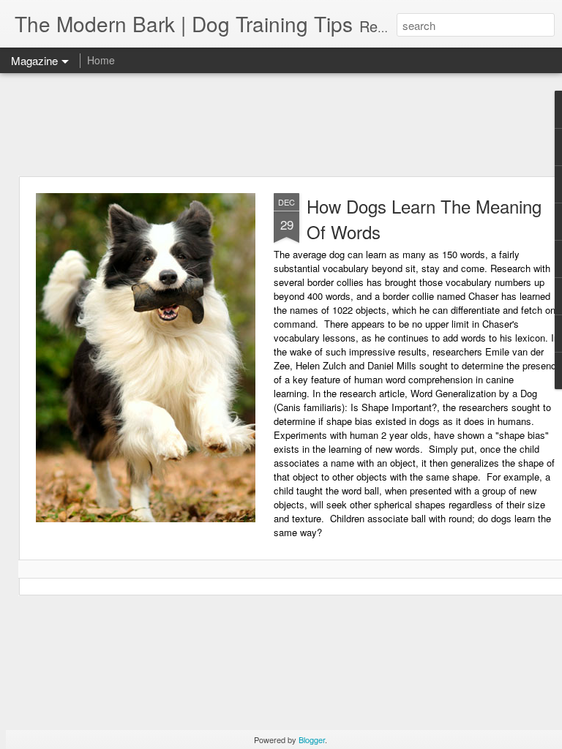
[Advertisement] (281, 124)
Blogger (312, 739)
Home (101, 60)
